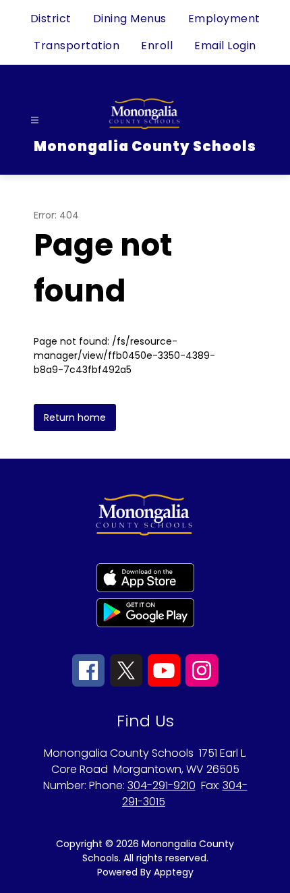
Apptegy (174, 872)
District (50, 18)
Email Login (225, 45)
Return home (75, 417)
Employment (224, 18)
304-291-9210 (161, 785)
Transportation (76, 45)
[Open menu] (34, 120)
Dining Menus (130, 18)
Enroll (157, 45)
